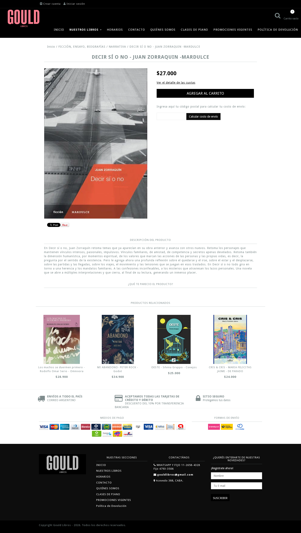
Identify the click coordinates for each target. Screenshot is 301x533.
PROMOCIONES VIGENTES (232, 29)
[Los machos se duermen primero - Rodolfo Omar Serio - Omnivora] (61, 339)
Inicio (51, 46)
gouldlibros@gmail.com (175, 474)
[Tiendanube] (253, 525)
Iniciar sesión (76, 3)
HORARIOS (115, 29)
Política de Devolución (278, 29)
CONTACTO (136, 29)
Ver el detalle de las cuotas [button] (176, 82)
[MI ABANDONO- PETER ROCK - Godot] (118, 339)
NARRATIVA (117, 46)
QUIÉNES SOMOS (162, 29)
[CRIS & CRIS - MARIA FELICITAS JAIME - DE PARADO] (230, 339)
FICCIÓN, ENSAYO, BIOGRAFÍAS (81, 46)
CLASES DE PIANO (194, 29)
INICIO (59, 29)
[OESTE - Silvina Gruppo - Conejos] (174, 339)
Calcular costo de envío (203, 116)
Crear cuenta (52, 3)
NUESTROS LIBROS (84, 29)
